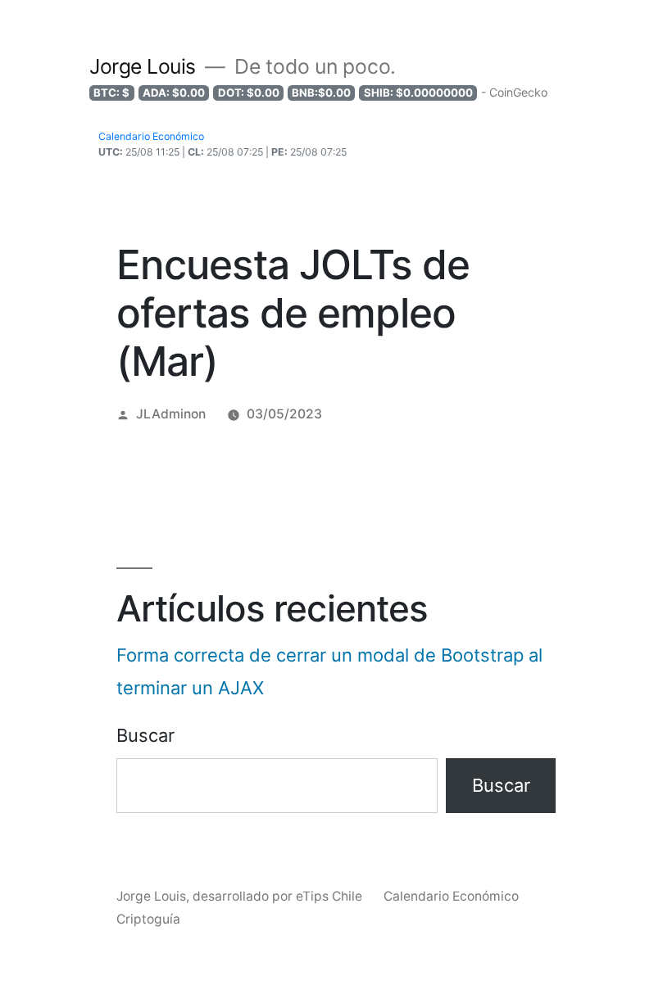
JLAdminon (171, 414)
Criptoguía (148, 919)
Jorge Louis (142, 66)
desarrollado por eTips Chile (279, 896)
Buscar (145, 735)
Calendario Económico (451, 896)
